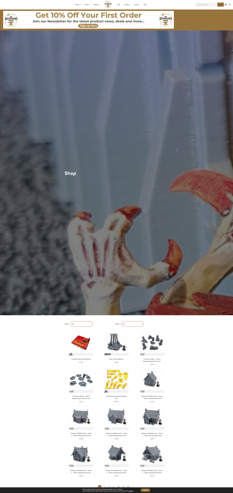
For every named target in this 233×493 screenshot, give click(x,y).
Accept (145, 490)
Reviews (96, 4)
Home (108, 4)
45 (123, 487)
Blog (145, 4)
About (87, 4)
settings (131, 491)
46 (128, 487)
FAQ (118, 4)
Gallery (127, 4)
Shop (77, 4)
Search (220, 5)
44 (119, 487)
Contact (136, 4)
